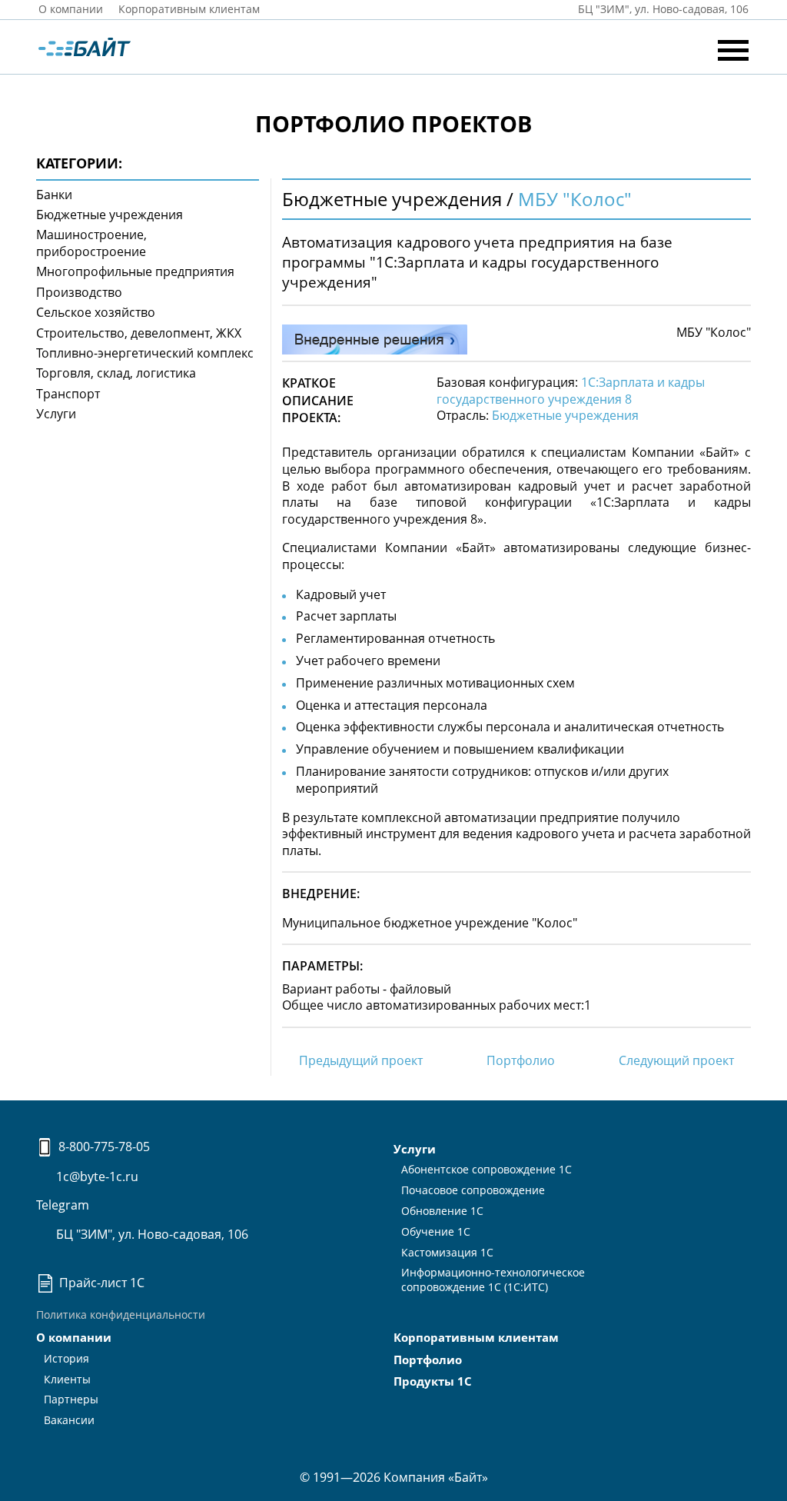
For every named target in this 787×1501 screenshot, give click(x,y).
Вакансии (69, 1420)
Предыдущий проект (361, 1060)
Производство (79, 292)
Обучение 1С (435, 1231)
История (66, 1358)
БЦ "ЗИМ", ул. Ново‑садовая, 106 (662, 9)
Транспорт (68, 393)
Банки (54, 194)
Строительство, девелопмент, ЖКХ (138, 332)
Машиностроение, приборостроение (91, 243)
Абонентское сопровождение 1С (486, 1169)
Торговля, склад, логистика (116, 372)
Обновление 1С (442, 1210)
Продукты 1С (433, 1381)
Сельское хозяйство (95, 312)
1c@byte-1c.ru (95, 1176)
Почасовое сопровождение (473, 1190)
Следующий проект (676, 1060)
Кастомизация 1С (447, 1252)
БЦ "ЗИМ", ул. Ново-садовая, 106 (150, 1234)
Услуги (56, 413)
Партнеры (71, 1399)
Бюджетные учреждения (109, 214)
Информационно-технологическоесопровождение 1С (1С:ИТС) (493, 1279)
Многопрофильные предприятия (135, 271)
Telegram (62, 1204)
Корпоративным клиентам (189, 9)
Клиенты (67, 1379)
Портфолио (520, 1060)
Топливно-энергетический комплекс (145, 352)
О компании (70, 9)
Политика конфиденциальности (120, 1314)
